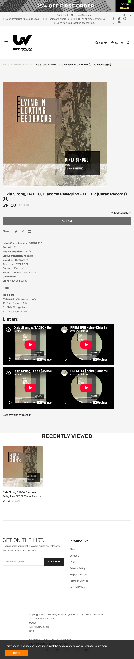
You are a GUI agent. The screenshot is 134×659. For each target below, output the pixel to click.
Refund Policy (77, 587)
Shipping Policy (78, 574)
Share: (6, 231)
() (119, 43)
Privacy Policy (77, 568)
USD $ (125, 15)
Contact (74, 555)
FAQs (72, 562)
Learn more (101, 646)
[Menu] (6, 43)
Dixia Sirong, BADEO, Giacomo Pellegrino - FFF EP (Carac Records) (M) (22, 496)
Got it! (16, 653)
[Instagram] (124, 18)
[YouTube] (119, 22)
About (73, 549)
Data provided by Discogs (17, 414)
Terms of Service (79, 580)
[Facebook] (113, 18)
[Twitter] (119, 18)
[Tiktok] (113, 22)
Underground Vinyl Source (56, 639)
